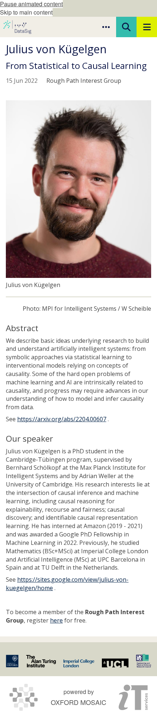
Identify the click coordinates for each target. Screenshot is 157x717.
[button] (106, 27)
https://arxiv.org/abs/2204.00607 (61, 419)
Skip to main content (26, 12)
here (56, 620)
